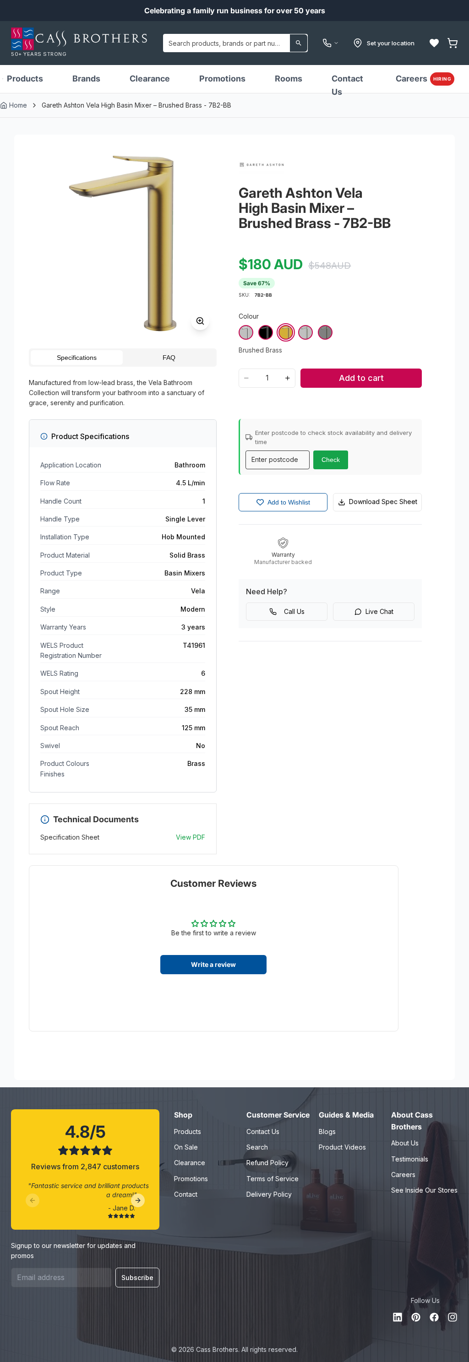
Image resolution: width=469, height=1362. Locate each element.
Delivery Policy (269, 1194)
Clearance (150, 78)
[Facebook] (434, 1317)
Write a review (213, 964)
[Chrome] (246, 332)
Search (257, 1147)
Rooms (288, 78)
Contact (185, 1194)
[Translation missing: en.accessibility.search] (298, 43)
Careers (423, 78)
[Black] (265, 332)
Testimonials (409, 1159)
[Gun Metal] (325, 332)
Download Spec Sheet (383, 501)
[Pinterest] (415, 1317)
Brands (86, 78)
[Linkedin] (397, 1317)
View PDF (190, 837)
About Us (405, 1143)
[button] (434, 43)
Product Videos (342, 1147)
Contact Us (347, 85)
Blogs (327, 1131)
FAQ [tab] (169, 357)
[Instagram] (452, 1317)
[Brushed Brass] (285, 332)
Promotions (222, 78)
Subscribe (137, 1277)
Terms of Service (272, 1179)
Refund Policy (267, 1163)
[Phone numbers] (330, 43)
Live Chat (379, 611)
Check (331, 459)
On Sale (186, 1147)
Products (25, 78)
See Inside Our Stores (424, 1190)
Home (18, 105)
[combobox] (235, 43)
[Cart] (452, 43)
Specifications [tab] (77, 357)
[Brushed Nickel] (305, 332)
